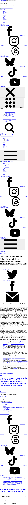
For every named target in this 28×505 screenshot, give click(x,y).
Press (4, 22)
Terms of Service (6, 411)
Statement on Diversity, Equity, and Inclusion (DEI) (13, 407)
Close (2, 108)
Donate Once (15, 134)
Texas (13, 358)
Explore (21, 107)
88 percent (15, 368)
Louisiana (17, 358)
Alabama (4, 358)
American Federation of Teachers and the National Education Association (13, 343)
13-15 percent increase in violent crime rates (16, 362)
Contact (4, 406)
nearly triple (16, 363)
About (4, 11)
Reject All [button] (14, 503)
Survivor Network (9, 114)
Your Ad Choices (6, 409)
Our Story (5, 12)
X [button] (25, 496)
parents (25, 348)
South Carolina (22, 358)
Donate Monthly (8, 134)
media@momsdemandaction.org (6, 373)
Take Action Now (3, 396)
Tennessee (9, 358)
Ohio (9, 359)
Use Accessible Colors (11, 0)
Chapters (4, 13)
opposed (23, 355)
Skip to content (3, 0)
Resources (5, 19)
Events (4, 17)
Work (4, 16)
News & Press (3, 253)
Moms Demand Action (10, 112)
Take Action (2, 24)
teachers (4, 347)
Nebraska (25, 356)
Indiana (4, 359)
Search (1, 133)
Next (1, 375)
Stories (4, 18)
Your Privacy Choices (7, 410)
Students (4, 20)
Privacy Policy (6, 408)
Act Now (3, 392)
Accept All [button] (6, 503)
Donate (6, 238)
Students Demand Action (10, 113)
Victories (4, 15)
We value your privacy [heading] (6, 496)
